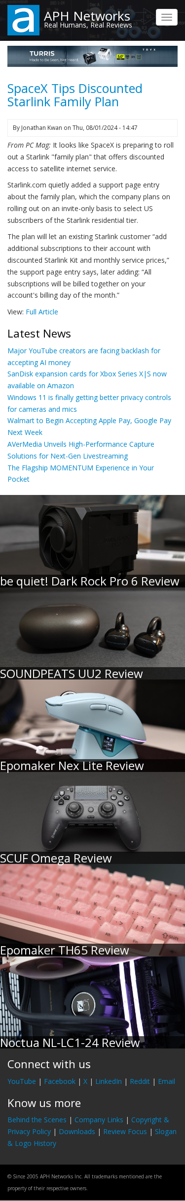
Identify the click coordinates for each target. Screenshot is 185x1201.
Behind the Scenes (37, 1119)
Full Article (42, 311)
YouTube (21, 1081)
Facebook (59, 1081)
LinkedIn (108, 1081)
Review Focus (125, 1131)
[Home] (23, 19)
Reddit (140, 1081)
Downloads (77, 1131)
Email (166, 1081)
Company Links (98, 1119)
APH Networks (87, 16)
